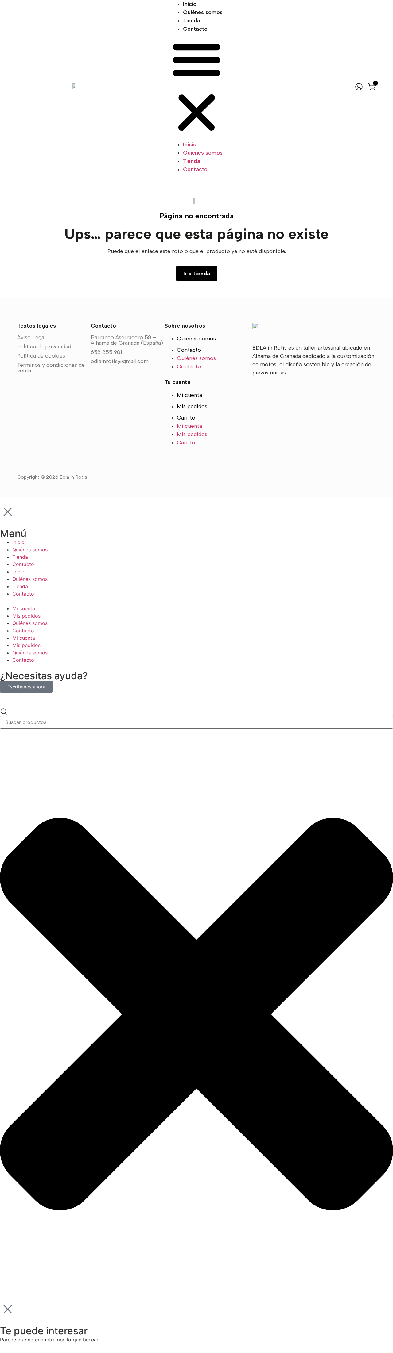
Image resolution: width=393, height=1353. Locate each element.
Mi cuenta (189, 395)
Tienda (191, 20)
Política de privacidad (44, 346)
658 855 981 (106, 352)
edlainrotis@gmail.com (120, 361)
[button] (197, 86)
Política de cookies (41, 355)
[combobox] (196, 722)
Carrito (186, 417)
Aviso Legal (31, 337)
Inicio (189, 4)
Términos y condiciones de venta (51, 368)
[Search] (3, 712)
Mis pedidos (192, 406)
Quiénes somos (203, 12)
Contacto (195, 28)
